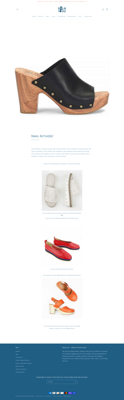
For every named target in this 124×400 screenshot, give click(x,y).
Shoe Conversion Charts (23, 363)
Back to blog (63, 335)
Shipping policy (67, 396)
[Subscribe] (75, 382)
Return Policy (20, 366)
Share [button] (35, 145)
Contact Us (19, 357)
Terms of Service (21, 369)
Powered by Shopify (30, 396)
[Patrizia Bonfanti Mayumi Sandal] (62, 211)
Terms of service (57, 396)
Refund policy (39, 396)
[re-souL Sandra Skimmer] (62, 265)
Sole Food (22, 396)
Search (18, 351)
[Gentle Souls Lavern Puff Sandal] (62, 216)
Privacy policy (48, 396)
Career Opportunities (22, 360)
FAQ (17, 354)
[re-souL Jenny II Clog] (62, 318)
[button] (17, 9)
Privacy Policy (20, 372)
